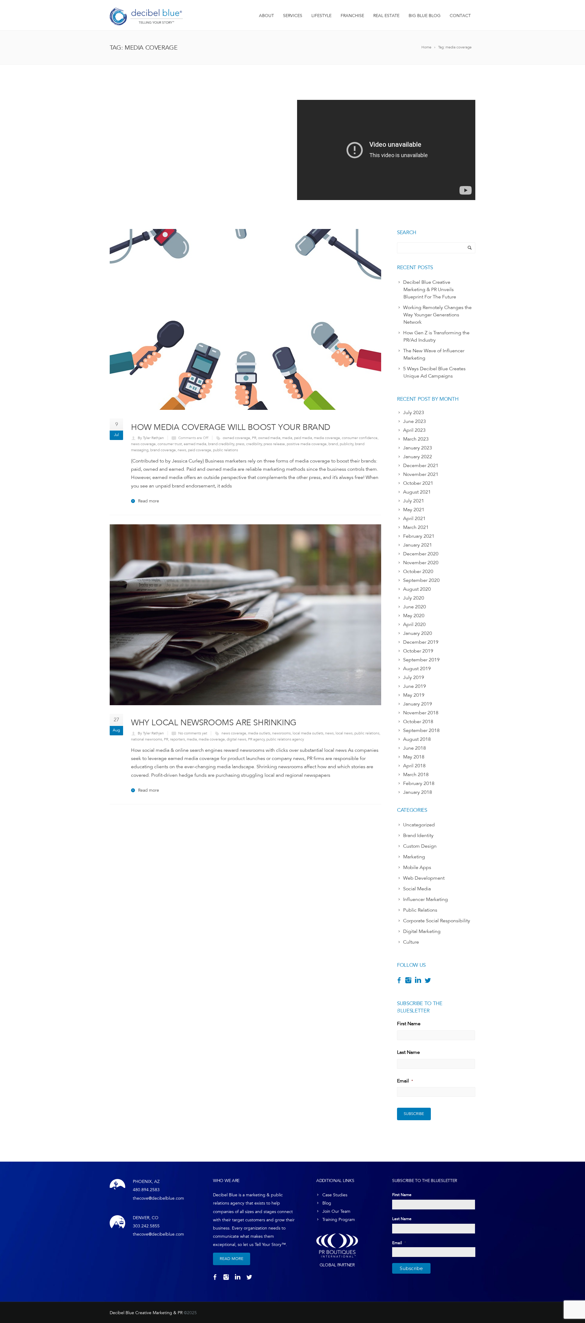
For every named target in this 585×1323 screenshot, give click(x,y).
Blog (326, 1203)
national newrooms (146, 739)
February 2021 (418, 536)
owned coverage (236, 438)
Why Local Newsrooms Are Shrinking (213, 722)
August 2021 (417, 492)
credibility (254, 444)
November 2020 (420, 563)
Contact (460, 15)
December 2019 (420, 642)
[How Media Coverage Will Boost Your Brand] (245, 319)
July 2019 (413, 677)
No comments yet (192, 733)
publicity (346, 444)
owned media (269, 438)
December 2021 (420, 466)
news (182, 450)
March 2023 (416, 439)
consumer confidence (360, 438)
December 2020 (420, 554)
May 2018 (413, 757)
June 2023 (414, 421)
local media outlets (307, 733)
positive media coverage (307, 444)
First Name (408, 1024)
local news (344, 733)
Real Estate (386, 15)
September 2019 (421, 660)
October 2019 (418, 651)
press (240, 444)
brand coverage (163, 450)
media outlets (259, 733)
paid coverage (199, 450)
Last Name (408, 1052)
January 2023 (417, 448)
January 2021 (417, 545)
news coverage (143, 444)
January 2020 (417, 633)
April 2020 (414, 624)
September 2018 (421, 730)
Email (405, 1081)
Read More (231, 1258)
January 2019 (417, 704)
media (287, 438)
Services (292, 15)
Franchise (352, 15)
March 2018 (416, 775)
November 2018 (420, 713)
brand (333, 444)
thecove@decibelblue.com (158, 1198)
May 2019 (413, 695)
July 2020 (413, 598)
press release (274, 444)
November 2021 (420, 474)
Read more (148, 501)
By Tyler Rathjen (151, 438)
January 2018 (417, 792)
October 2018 (418, 722)
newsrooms (281, 733)
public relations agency (285, 739)
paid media (303, 438)
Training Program (338, 1219)
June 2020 (414, 607)
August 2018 (417, 739)
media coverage (327, 438)
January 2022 (417, 457)
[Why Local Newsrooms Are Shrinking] (245, 614)
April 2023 (414, 430)
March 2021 (416, 527)
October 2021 (418, 483)
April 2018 (414, 766)
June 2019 (414, 686)
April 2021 (414, 518)
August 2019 (417, 669)
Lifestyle (321, 15)
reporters (177, 739)
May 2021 (413, 510)
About (266, 15)
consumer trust (170, 444)
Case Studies (334, 1195)
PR (254, 438)
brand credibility (221, 444)
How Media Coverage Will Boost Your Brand (230, 427)
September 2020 (421, 580)
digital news (236, 739)
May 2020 (413, 616)
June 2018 (414, 748)
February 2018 (418, 783)
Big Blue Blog (425, 15)
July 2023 (413, 413)
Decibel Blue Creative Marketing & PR (146, 1312)
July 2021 (413, 501)
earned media (195, 444)
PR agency (256, 739)
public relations (225, 450)
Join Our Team (336, 1211)
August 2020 (417, 589)
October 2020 (418, 571)
